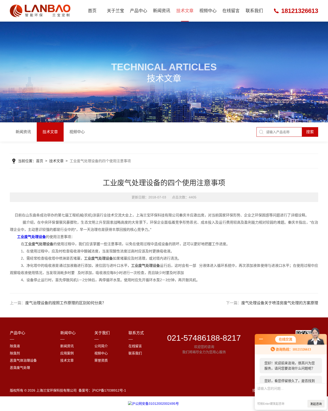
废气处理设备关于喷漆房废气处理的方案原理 (279, 303)
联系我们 (254, 10)
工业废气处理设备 (31, 237)
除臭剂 (15, 353)
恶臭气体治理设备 (23, 360)
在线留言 (231, 10)
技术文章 (185, 10)
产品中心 (138, 10)
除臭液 (15, 346)
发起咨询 (316, 404)
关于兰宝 (115, 10)
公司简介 (101, 346)
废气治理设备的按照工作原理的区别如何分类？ (65, 303)
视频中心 (208, 10)
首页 (92, 10)
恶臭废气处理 (20, 367)
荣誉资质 (101, 360)
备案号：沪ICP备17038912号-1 (102, 390)
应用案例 (67, 353)
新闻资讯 (161, 10)
